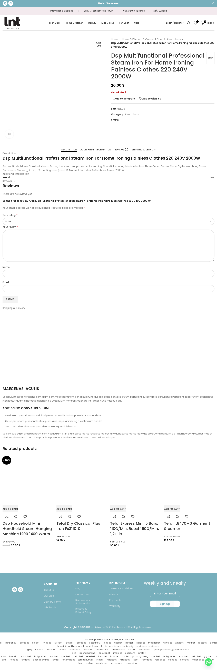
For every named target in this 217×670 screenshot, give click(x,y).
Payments (115, 600)
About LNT (50, 584)
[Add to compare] (7, 516)
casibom (130, 652)
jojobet (208, 656)
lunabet (39, 649)
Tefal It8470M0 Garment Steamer (187, 526)
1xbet (135, 659)
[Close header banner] (213, 3)
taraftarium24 (85, 659)
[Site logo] (12, 22)
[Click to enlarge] (9, 134)
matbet (191, 642)
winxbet (167, 642)
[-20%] (28, 480)
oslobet (172, 659)
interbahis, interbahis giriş (119, 646)
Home (114, 39)
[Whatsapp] (208, 662)
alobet (35, 642)
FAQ (77, 588)
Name (6, 267)
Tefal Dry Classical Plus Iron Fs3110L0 (78, 526)
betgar (69, 642)
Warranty (114, 606)
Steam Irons (173, 39)
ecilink (89, 663)
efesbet (90, 656)
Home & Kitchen (131, 39)
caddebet (75, 649)
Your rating (10, 215)
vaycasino (116, 663)
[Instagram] (20, 589)
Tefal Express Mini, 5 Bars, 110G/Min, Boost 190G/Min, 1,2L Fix (134, 529)
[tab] (69, 149)
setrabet (78, 656)
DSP (210, 58)
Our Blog (49, 595)
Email (6, 282)
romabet (147, 659)
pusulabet (104, 652)
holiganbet (40, 656)
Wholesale (50, 607)
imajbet (117, 652)
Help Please (82, 582)
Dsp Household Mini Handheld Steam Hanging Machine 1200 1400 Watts (27, 529)
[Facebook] (14, 589)
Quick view (16, 516)
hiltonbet (111, 659)
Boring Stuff (118, 582)
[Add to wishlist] (25, 516)
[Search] (188, 23)
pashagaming (87, 652)
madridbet (154, 642)
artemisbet (68, 659)
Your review (10, 227)
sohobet (183, 656)
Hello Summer (108, 3)
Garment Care (154, 39)
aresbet (24, 642)
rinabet (47, 642)
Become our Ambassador (82, 602)
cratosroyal (102, 649)
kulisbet (58, 642)
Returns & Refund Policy (83, 610)
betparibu (10, 642)
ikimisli (12, 656)
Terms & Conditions (121, 588)
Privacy (113, 594)
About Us (49, 590)
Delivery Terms (53, 601)
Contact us (82, 594)
